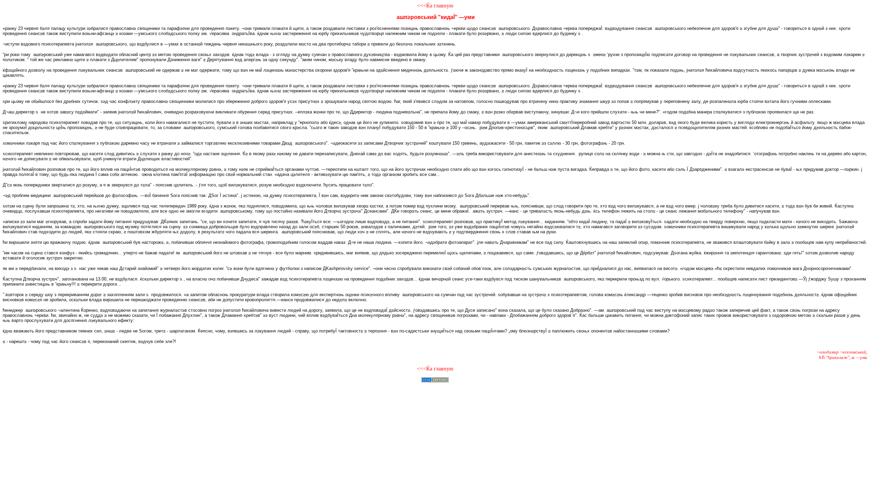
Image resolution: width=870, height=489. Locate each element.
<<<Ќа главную (435, 5)
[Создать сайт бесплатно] (435, 380)
